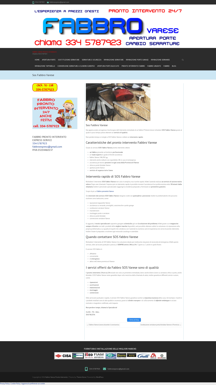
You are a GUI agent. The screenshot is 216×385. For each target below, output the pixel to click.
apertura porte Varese (97, 168)
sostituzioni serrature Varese (99, 208)
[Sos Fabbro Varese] (130, 102)
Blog (174, 66)
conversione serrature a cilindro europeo (76, 66)
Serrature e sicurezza (91, 60)
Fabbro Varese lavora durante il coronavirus (103, 325)
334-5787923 (39, 2)
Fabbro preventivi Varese (105, 191)
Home (37, 60)
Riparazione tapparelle (45, 66)
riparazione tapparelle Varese (100, 203)
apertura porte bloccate (108, 66)
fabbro (167, 66)
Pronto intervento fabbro (133, 66)
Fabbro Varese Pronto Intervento (44, 52)
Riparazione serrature (114, 60)
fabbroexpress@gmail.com (59, 2)
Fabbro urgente (154, 66)
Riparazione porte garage (137, 60)
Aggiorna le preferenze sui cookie (33, 383)
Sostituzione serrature (68, 60)
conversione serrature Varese (100, 218)
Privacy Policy (5, 383)
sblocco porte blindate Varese (100, 165)
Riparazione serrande (160, 60)
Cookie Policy (15, 383)
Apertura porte (49, 60)
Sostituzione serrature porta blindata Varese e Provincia (160, 325)
